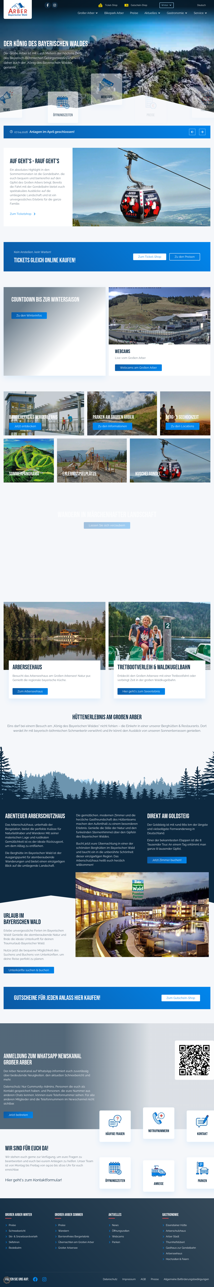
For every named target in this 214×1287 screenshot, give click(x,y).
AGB (143, 1279)
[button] (166, 5)
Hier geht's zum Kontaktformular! (33, 1180)
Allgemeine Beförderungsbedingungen (186, 1279)
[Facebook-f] (47, 5)
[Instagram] (55, 5)
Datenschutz (110, 1279)
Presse (155, 1279)
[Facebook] (35, 1279)
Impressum (129, 1279)
